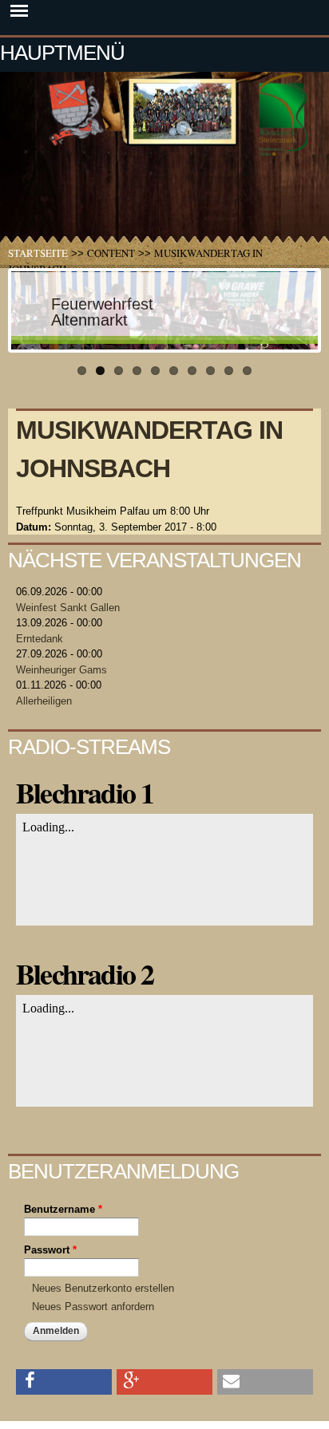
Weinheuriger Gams (61, 670)
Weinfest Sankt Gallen (68, 608)
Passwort (50, 1250)
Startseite (38, 253)
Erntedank (39, 639)
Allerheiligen (44, 701)
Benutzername (63, 1209)
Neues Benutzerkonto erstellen (103, 1288)
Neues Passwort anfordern (93, 1307)
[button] (64, 1381)
